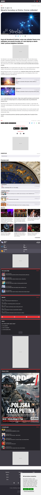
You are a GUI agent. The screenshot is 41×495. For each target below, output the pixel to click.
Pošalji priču (37, 1)
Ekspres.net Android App (24, 128)
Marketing (15, 487)
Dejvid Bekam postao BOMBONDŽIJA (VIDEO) (20, 430)
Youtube (24, 133)
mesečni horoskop (12, 123)
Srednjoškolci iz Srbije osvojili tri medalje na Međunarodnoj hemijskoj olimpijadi (20, 291)
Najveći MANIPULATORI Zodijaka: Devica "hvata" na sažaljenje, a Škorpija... (20, 203)
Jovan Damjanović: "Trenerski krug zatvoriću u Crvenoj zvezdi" (20, 303)
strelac (2, 123)
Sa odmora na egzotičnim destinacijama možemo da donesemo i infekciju (20, 312)
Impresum (19, 487)
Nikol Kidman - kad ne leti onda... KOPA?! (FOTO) (20, 434)
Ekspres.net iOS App (16, 128)
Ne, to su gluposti (6, 327)
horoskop (6, 123)
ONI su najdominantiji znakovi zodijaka (20, 198)
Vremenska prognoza (20, 242)
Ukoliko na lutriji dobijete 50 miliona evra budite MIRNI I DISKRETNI (20, 309)
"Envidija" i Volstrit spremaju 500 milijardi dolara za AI (20, 300)
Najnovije (20, 472)
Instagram (20, 133)
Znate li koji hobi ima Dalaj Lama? (20, 443)
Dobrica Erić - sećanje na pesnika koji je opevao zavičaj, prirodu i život (20, 306)
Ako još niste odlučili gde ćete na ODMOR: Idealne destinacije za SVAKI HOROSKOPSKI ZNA (20, 192)
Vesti (34, 472)
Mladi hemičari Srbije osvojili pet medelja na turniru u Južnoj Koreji (20, 278)
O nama (11, 487)
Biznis (7, 474)
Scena (7, 477)
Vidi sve (37, 270)
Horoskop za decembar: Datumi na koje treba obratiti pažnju (20, 91)
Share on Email (25, 36)
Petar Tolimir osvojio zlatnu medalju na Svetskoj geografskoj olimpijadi (20, 282)
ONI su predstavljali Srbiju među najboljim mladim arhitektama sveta (20, 287)
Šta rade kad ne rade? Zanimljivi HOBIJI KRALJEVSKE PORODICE (20, 447)
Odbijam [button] (31, 489)
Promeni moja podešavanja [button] (29, 491)
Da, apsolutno (5, 325)
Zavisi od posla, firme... (7, 329)
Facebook (17, 133)
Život (7, 479)
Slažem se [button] (26, 489)
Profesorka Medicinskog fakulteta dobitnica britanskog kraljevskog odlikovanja (20, 274)
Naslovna (7, 472)
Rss (38, 317)
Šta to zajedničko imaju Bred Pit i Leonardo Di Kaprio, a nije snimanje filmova (20, 439)
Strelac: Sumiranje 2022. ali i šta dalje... (20, 175)
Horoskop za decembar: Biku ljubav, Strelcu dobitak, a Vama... (20, 81)
